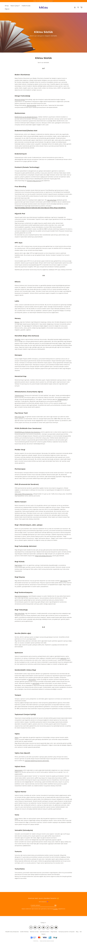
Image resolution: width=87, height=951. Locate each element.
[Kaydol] (55, 905)
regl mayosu (63, 580)
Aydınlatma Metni (44, 931)
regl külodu (35, 683)
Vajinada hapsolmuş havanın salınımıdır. (37, 760)
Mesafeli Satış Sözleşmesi (12, 931)
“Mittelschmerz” (19, 395)
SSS (81, 931)
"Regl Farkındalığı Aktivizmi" (43, 555)
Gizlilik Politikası (24, 931)
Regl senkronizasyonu (21, 596)
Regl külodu (18, 565)
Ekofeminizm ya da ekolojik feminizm (26, 117)
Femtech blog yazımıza (34, 180)
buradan (55, 908)
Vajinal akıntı (19, 770)
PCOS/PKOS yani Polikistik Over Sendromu (27, 432)
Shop (7, 6)
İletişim (44, 934)
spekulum (63, 658)
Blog (77, 931)
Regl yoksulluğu (19, 613)
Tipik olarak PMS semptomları (24, 494)
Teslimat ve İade (34, 931)
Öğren (7, 9)
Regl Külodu (54, 931)
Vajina (16, 737)
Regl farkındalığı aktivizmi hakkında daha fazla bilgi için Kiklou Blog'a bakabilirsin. (40, 207)
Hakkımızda (26, 6)
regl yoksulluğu (51, 200)
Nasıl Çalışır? (15, 6)
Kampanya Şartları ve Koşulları (67, 931)
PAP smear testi (19, 416)
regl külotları (32, 679)
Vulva (16, 818)
